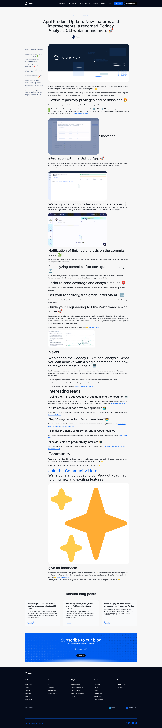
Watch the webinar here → (84, 386)
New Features (76, 16)
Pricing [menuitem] (103, 3)
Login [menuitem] (109, 3)
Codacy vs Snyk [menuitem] (75, 690)
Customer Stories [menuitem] (75, 684)
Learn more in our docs (81, 113)
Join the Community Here (72, 470)
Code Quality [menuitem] (28, 684)
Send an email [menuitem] (121, 684)
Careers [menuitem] (96, 687)
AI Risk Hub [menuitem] (28, 696)
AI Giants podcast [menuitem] (52, 693)
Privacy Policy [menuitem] (98, 693)
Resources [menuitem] (72, 3)
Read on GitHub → (54, 415)
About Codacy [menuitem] (98, 684)
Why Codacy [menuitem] (84, 3)
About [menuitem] (95, 3)
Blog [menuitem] (49, 684)
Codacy (78, 37)
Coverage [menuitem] (27, 690)
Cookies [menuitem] (96, 690)
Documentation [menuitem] (52, 690)
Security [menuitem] (27, 687)
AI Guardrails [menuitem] (28, 699)
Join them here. (94, 327)
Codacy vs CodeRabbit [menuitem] (77, 693)
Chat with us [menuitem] (120, 687)
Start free (118, 3)
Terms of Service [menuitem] (98, 699)
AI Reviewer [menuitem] (28, 693)
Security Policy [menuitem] (98, 696)
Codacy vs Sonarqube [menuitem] (77, 687)
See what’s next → (62, 577)
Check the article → (118, 403)
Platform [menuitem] (62, 3)
